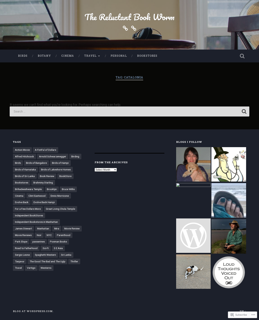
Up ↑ (243, 311)
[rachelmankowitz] (193, 164)
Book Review (47, 176)
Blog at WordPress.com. (33, 311)
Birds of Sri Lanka (25, 176)
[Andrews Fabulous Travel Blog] (193, 236)
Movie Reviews (23, 235)
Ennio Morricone (60, 195)
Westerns (46, 267)
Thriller (74, 261)
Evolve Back (21, 202)
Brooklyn (52, 189)
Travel (90, 55)
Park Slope (21, 241)
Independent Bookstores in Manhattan (36, 221)
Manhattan (43, 228)
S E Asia (58, 248)
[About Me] (134, 27)
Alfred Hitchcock (24, 156)
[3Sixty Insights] (193, 200)
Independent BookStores (29, 215)
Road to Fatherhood (26, 248)
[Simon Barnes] (228, 236)
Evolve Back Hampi (44, 202)
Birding (75, 156)
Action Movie (22, 149)
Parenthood (63, 235)
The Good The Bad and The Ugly (47, 261)
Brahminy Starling (43, 182)
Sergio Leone (22, 254)
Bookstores (147, 55)
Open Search (242, 56)
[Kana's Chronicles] (228, 200)
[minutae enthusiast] (228, 164)
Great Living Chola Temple (60, 208)
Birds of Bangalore (36, 162)
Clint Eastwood (37, 195)
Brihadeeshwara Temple (28, 189)
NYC (49, 235)
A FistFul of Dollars (45, 149)
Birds (22, 55)
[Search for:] (130, 111)
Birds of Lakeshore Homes (56, 169)
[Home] (125, 27)
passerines (38, 241)
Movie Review (72, 228)
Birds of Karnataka (25, 169)
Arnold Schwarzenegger (52, 156)
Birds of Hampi (60, 162)
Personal (119, 55)
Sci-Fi (46, 248)
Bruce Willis (68, 189)
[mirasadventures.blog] (193, 272)
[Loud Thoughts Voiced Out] (228, 272)
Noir (39, 235)
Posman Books (58, 241)
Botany (44, 55)
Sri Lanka (66, 254)
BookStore (65, 176)
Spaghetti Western (45, 254)
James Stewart (23, 228)
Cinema (67, 55)
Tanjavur (19, 261)
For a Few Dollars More (28, 208)
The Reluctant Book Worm (129, 17)
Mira (56, 228)
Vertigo (31, 267)
